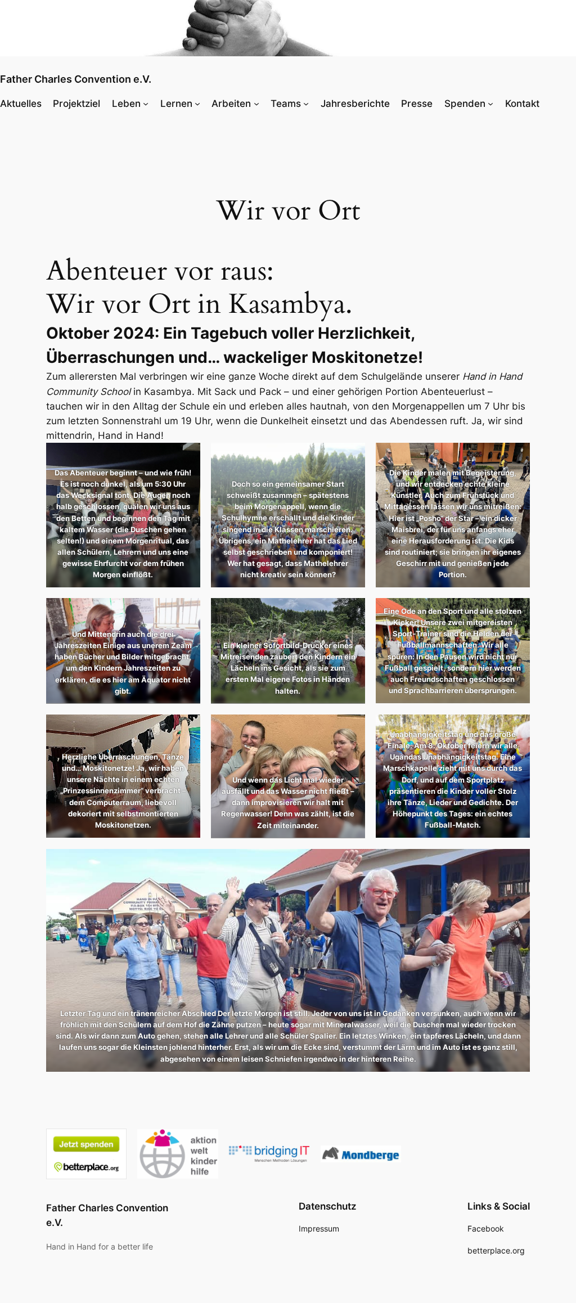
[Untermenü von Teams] (306, 103)
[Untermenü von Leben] (145, 103)
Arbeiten (231, 103)
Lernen (176, 103)
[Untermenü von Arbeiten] (256, 103)
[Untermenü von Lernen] (197, 103)
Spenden (464, 103)
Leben (126, 103)
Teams (286, 103)
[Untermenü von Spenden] (490, 103)
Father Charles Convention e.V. (75, 79)
